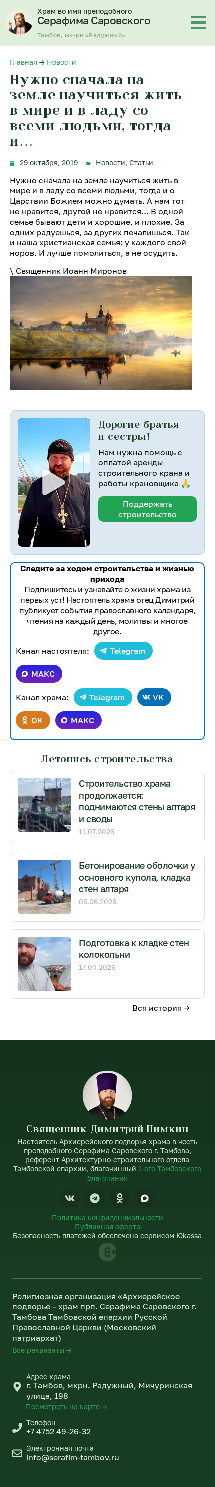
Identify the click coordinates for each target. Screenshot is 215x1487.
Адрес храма (48, 1376)
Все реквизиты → (42, 1350)
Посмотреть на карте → (67, 1406)
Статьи (142, 162)
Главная (24, 62)
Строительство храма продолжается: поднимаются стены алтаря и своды (137, 801)
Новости (61, 62)
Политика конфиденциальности (108, 1217)
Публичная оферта (107, 1226)
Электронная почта (60, 1448)
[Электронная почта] (17, 1453)
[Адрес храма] (17, 1387)
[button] (54, 482)
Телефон (41, 1422)
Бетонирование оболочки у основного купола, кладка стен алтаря (137, 877)
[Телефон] (17, 1428)
